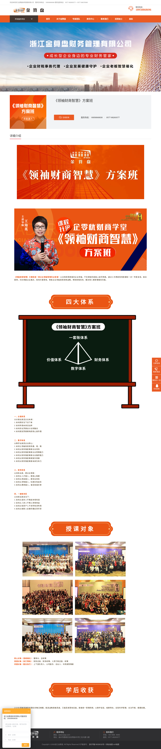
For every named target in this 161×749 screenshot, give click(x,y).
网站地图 (109, 744)
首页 (48, 18)
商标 (131, 18)
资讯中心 (90, 18)
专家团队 (76, 18)
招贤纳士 (118, 18)
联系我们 (104, 18)
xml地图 (116, 744)
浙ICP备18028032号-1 (97, 744)
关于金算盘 (61, 18)
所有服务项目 (20, 19)
